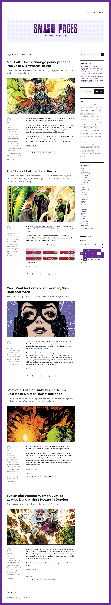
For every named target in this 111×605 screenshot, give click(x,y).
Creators (83, 184)
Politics (83, 213)
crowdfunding (97, 122)
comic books (14, 136)
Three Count (84, 225)
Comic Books (10, 235)
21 (99, 256)
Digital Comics (85, 189)
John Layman (10, 468)
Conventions (84, 182)
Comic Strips (84, 179)
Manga (83, 206)
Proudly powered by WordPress (24, 598)
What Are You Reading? (86, 153)
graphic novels (84, 133)
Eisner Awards (93, 127)
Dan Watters (17, 462)
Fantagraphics (84, 130)
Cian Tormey (10, 462)
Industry (83, 201)
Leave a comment (11, 159)
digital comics (84, 127)
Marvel (11, 148)
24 (85, 259)
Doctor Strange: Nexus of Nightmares (58, 130)
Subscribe (99, 91)
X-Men (82, 156)
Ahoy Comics (83, 104)
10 (85, 253)
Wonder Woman (11, 570)
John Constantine (15, 466)
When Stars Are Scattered (13, 364)
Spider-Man (89, 147)
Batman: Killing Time (12, 129)
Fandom (83, 192)
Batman (17, 354)
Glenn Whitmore (94, 130)
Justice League (15, 145)
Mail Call (9, 127)
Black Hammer (11, 131)
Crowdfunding (85, 186)
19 (92, 256)
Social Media (84, 221)
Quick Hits (84, 216)
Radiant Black (17, 148)
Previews (83, 215)
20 (95, 256)
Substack (15, 153)
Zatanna (13, 481)
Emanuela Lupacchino (13, 562)
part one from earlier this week (43, 226)
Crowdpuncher (85, 187)
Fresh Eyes (84, 194)
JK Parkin (9, 122)
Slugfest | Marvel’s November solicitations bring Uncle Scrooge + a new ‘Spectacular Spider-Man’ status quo (92, 70)
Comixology (94, 119)
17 (85, 256)
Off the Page (84, 209)
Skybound (95, 144)
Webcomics (84, 227)
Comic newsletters (98, 12)
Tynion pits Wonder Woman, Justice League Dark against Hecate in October (37, 497)
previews (89, 144)
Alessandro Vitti (11, 457)
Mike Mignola (89, 142)
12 (92, 253)
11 (88, 253)
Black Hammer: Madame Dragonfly (12, 133)
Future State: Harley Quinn (14, 241)
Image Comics (15, 143)
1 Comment (10, 255)
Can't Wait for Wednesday (13, 350)
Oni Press (97, 142)
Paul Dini (16, 471)
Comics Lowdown (85, 119)
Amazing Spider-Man (94, 104)
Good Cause (84, 196)
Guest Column (84, 199)
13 (95, 253)
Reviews (83, 218)
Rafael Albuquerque (12, 473)
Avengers (100, 107)
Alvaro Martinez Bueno (13, 560)
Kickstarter (83, 139)
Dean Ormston (11, 138)
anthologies (10, 459)
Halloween (12, 464)
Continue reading (31, 146)
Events (83, 191)
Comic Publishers (85, 177)
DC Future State (13, 237)
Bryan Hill (16, 461)
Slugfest (82, 147)
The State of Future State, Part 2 (31, 171)
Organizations (84, 211)
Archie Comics (92, 107)
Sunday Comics (85, 223)
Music (82, 208)
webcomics (91, 150)
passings (82, 144)
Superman (83, 150)
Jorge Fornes (11, 469)
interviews (83, 136)
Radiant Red (10, 150)
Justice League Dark (12, 146)
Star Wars (96, 147)
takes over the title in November (52, 549)
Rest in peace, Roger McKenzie (89, 66)
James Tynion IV (11, 564)
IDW (91, 133)
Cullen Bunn (83, 124)
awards (82, 110)
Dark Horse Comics (94, 124)
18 (88, 256)
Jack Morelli (91, 136)
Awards (83, 168)
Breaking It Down (85, 172)
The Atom (13, 480)
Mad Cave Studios (92, 139)
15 (102, 253)
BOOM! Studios (96, 110)
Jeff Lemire (98, 136)
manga (101, 139)
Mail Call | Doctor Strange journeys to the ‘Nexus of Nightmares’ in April (38, 64)
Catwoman (10, 358)
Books (82, 170)
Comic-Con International (87, 116)
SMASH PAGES (10, 598)
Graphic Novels (85, 197)
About (88, 12)
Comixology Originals (86, 122)
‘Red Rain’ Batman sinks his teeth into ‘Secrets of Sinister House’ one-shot (36, 392)
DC (19, 136)
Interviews (84, 203)
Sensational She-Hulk (12, 363)
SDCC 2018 (15, 569)
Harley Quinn (15, 248)
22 (102, 256)
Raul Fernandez (14, 567)
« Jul (85, 265)
